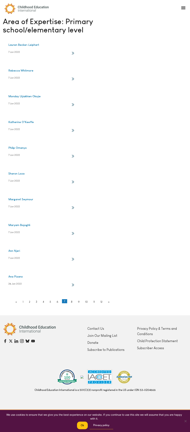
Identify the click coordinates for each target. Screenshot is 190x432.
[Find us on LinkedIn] (16, 341)
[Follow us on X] (11, 341)
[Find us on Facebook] (5, 341)
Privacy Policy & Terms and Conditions (157, 331)
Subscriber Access (150, 348)
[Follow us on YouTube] (33, 341)
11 (94, 301)
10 (86, 301)
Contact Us (95, 328)
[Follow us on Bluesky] (27, 341)
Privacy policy (101, 425)
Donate (92, 343)
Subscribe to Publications (106, 350)
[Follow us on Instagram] (22, 341)
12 (101, 301)
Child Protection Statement (157, 341)
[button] (183, 8)
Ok (82, 425)
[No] (185, 421)
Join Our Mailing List (102, 336)
